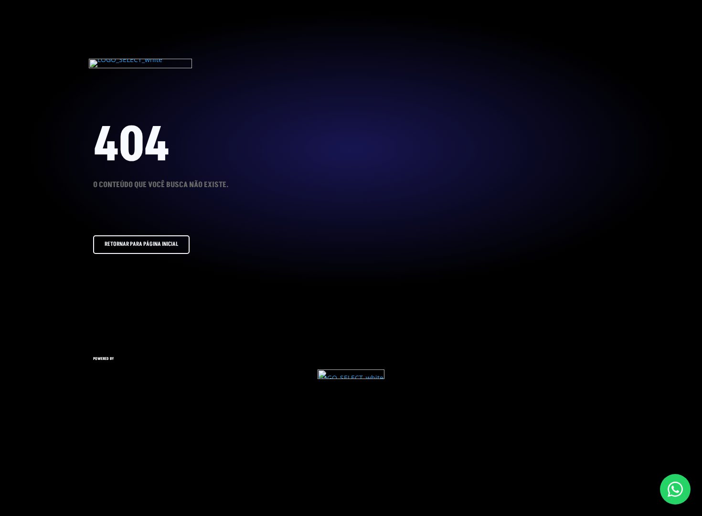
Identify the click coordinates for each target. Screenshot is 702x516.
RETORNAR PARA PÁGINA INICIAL (141, 244)
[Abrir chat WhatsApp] (675, 489)
